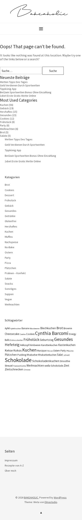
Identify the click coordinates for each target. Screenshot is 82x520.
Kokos (17, 350)
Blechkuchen (48, 328)
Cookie (23, 334)
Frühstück (5, 122)
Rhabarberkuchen (47, 354)
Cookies (4, 118)
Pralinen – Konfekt (15, 273)
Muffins (9, 236)
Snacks (9, 283)
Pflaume (69, 351)
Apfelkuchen (15, 328)
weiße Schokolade (53, 365)
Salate (3, 135)
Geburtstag (47, 340)
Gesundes (6, 115)
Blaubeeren (35, 328)
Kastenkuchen (67, 345)
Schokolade (18, 360)
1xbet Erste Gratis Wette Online (18, 95)
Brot (2, 132)
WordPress (60, 497)
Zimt (66, 365)
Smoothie (65, 361)
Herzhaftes (6, 111)
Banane (25, 328)
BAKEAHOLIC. (31, 497)
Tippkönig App (8, 89)
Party (3, 125)
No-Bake (9, 247)
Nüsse (50, 351)
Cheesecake (12, 334)
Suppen (9, 294)
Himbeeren (35, 345)
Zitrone (27, 369)
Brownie (68, 328)
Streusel (9, 365)
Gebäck (4, 108)
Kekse (9, 350)
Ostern (9, 252)
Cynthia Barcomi (51, 333)
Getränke (10, 216)
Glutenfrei (10, 221)
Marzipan (42, 350)
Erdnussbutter (16, 340)
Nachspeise (11, 242)
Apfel (7, 328)
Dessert (9, 195)
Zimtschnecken (14, 369)
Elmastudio (51, 502)
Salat (60, 354)
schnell (67, 355)
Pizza (8, 263)
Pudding (21, 354)
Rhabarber (32, 354)
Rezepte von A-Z (14, 465)
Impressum (11, 460)
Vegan (8, 299)
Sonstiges (10, 288)
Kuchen (4, 105)
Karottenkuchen (49, 345)
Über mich (10, 470)
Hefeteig (12, 344)
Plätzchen (10, 268)
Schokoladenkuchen (45, 361)
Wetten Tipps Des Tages (14, 82)
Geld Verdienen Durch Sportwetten (20, 85)
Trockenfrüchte (19, 366)
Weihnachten (7, 129)
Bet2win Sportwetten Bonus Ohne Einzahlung (25, 92)
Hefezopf (24, 345)
